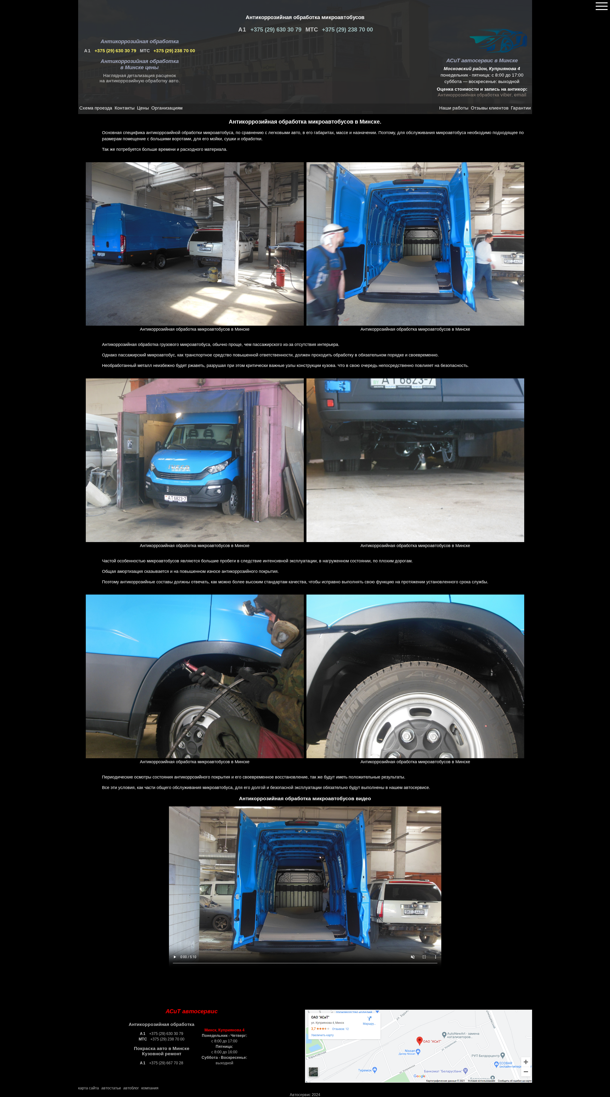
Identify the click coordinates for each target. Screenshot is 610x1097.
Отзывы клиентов (489, 107)
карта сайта (88, 1088)
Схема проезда (95, 107)
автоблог (131, 1088)
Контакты (125, 107)
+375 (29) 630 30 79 (275, 29)
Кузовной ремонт (161, 1053)
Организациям (167, 107)
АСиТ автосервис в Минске (482, 60)
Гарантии (521, 107)
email (520, 94)
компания (149, 1088)
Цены (143, 107)
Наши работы (453, 107)
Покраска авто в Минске (161, 1048)
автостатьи (111, 1088)
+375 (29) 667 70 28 (165, 1063)
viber (506, 94)
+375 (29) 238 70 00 (346, 29)
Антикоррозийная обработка (140, 41)
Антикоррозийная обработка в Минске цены (140, 64)
